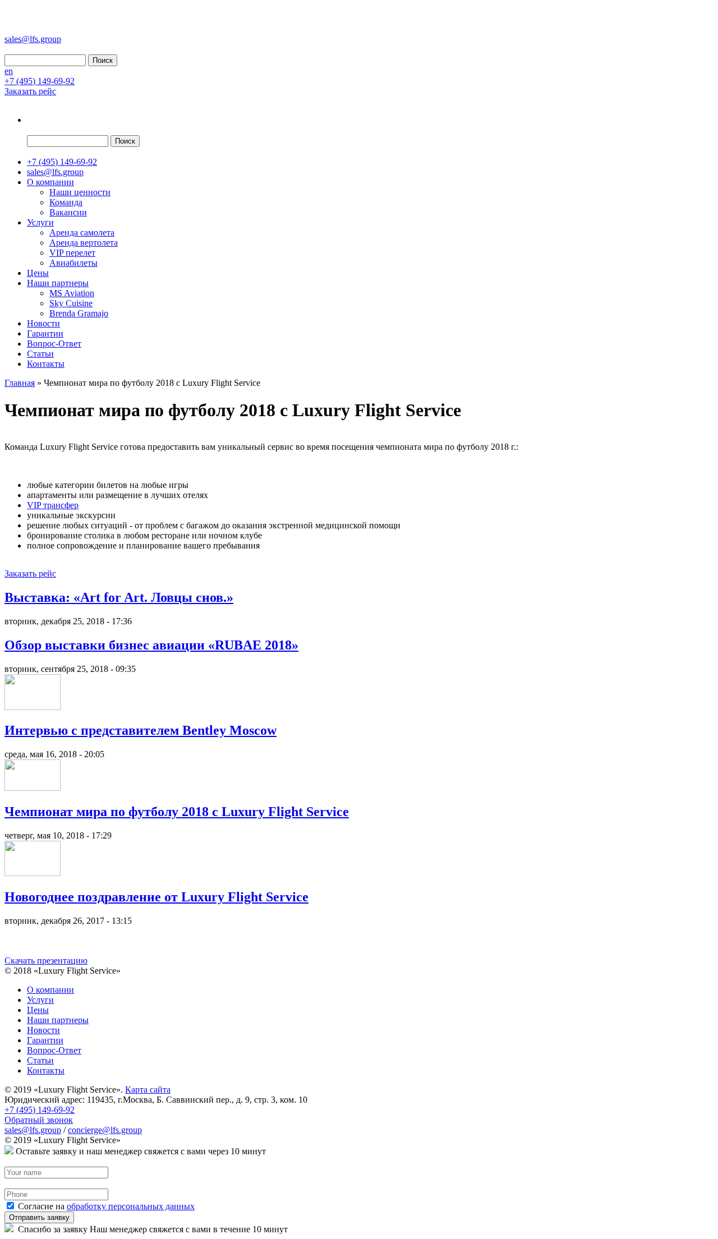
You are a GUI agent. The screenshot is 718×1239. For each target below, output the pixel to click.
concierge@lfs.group (105, 1130)
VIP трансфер (53, 505)
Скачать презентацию (46, 960)
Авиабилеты (73, 263)
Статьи (40, 353)
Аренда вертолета (83, 242)
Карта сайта (148, 1089)
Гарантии (45, 333)
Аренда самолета (81, 232)
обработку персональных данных (131, 1206)
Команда (65, 202)
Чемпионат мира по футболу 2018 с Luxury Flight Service (176, 811)
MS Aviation (71, 293)
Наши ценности (80, 192)
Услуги (40, 222)
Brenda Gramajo (78, 313)
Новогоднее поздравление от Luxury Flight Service (156, 897)
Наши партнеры (58, 283)
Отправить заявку (39, 1217)
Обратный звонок (38, 1120)
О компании (50, 182)
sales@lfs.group (32, 39)
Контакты (46, 364)
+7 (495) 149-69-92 (39, 81)
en (8, 71)
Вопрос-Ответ (54, 343)
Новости (43, 323)
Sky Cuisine (71, 303)
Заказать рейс (30, 91)
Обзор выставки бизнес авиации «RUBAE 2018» (151, 645)
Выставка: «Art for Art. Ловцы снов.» (118, 597)
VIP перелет (72, 252)
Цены (38, 273)
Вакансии (68, 212)
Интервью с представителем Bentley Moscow (140, 730)
